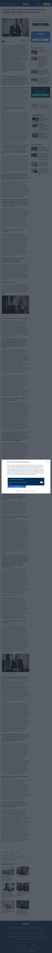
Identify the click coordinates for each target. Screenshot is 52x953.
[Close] (48, 462)
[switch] (41, 482)
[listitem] (25, 479)
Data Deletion (19, 491)
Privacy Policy (33, 491)
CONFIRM (17, 486)
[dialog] (26, 476)
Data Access (26, 491)
